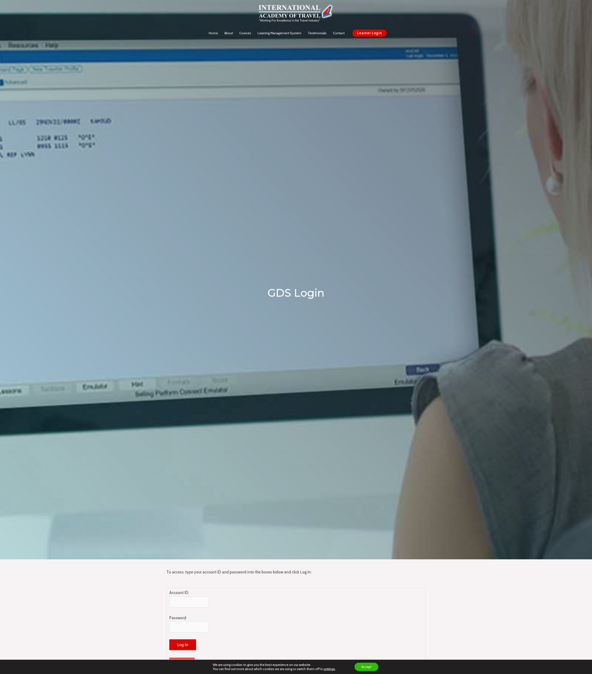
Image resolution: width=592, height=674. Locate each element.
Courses (245, 33)
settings (329, 669)
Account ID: (179, 592)
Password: (178, 618)
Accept (366, 667)
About (228, 33)
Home (213, 33)
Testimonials (317, 33)
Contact (339, 33)
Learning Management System (279, 33)
